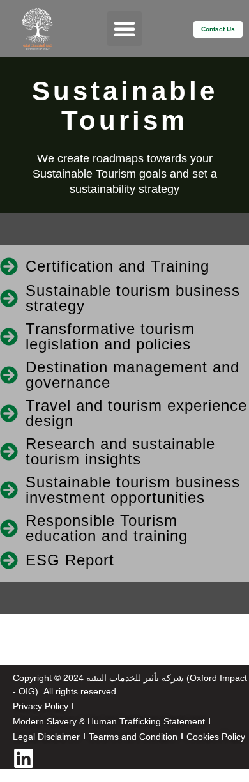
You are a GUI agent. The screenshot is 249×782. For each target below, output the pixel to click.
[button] (124, 29)
